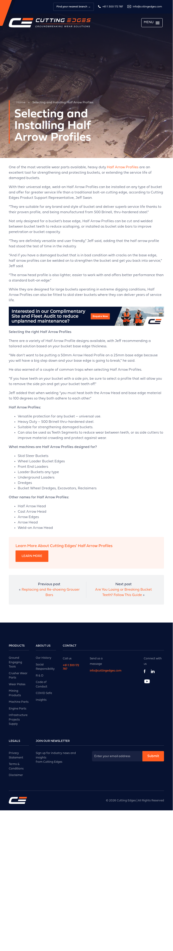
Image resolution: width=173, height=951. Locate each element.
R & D (39, 675)
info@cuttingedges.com (147, 6)
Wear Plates (17, 684)
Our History (43, 657)
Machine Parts (19, 702)
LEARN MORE (32, 556)
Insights (41, 699)
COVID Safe (44, 693)
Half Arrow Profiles (122, 167)
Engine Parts (17, 708)
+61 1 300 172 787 (112, 6)
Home (20, 102)
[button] (149, 22)
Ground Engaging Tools (15, 662)
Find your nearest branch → (73, 6)
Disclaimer (16, 775)
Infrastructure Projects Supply (18, 719)
